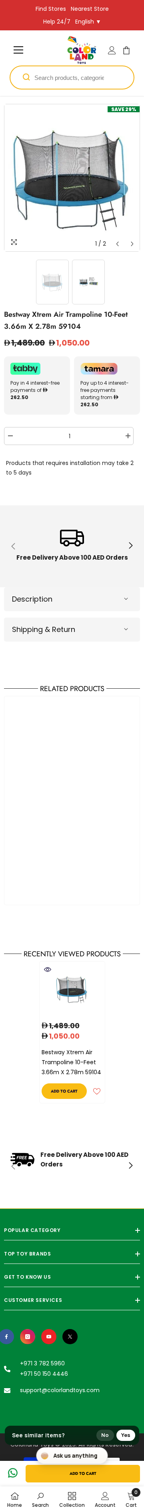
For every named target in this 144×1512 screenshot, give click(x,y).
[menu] (18, 50)
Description (32, 599)
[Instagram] (27, 1336)
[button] (117, 244)
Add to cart (83, 1473)
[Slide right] (130, 546)
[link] (72, 546)
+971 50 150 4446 (44, 1374)
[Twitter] (70, 1336)
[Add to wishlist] (97, 1091)
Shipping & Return (43, 629)
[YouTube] (48, 1336)
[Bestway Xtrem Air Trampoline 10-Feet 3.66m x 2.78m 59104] (72, 989)
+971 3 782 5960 (42, 1363)
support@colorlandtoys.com (60, 1390)
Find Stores (51, 9)
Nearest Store (90, 9)
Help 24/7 (56, 22)
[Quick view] (48, 970)
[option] (72, 178)
